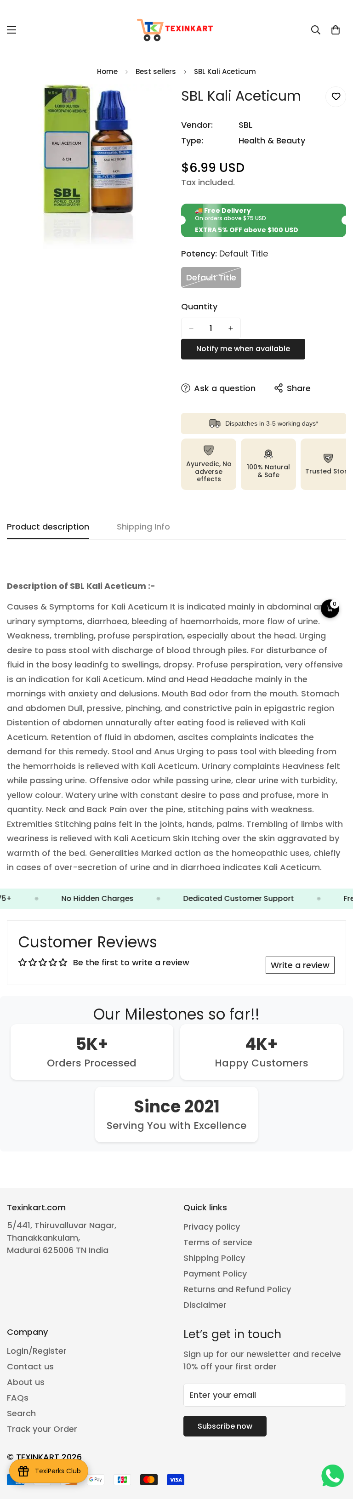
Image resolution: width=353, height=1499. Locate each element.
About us (26, 1382)
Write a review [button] (300, 965)
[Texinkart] (176, 30)
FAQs (17, 1397)
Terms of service (217, 1242)
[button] (335, 29)
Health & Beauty (272, 140)
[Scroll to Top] (335, 1448)
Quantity (199, 306)
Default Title (213, 280)
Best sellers (156, 71)
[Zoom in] (157, 103)
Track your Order (42, 1429)
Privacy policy (211, 1226)
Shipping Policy (214, 1258)
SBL (245, 125)
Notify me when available (243, 348)
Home (107, 71)
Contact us (30, 1366)
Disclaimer (205, 1305)
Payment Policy (215, 1273)
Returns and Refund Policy (237, 1289)
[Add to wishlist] (335, 96)
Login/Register (37, 1351)
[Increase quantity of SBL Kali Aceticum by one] (230, 328)
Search (21, 1413)
